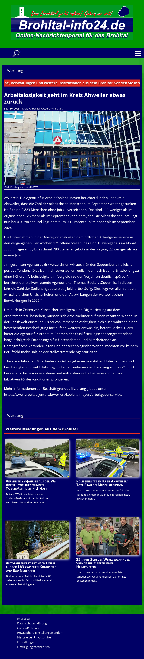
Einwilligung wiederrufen (33, 647)
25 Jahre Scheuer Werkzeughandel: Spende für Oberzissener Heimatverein (103, 563)
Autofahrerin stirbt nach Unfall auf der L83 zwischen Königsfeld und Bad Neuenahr (31, 567)
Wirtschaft (56, 108)
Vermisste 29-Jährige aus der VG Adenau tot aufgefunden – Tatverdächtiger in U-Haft (31, 485)
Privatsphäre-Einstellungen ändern (40, 633)
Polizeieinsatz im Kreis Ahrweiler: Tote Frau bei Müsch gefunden (102, 483)
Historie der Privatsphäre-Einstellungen (34, 639)
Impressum (24, 619)
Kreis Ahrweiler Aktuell (35, 108)
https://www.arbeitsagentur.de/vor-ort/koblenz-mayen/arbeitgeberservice (62, 394)
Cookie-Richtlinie (28, 628)
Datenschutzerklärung (32, 623)
